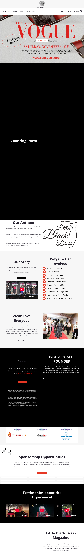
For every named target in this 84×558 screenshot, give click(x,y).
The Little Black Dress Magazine (24, 373)
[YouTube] (70, 11)
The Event (21, 11)
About (9, 11)
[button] (10, 11)
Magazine (15, 11)
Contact (33, 11)
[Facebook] (68, 11)
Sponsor (28, 11)
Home (4, 11)
